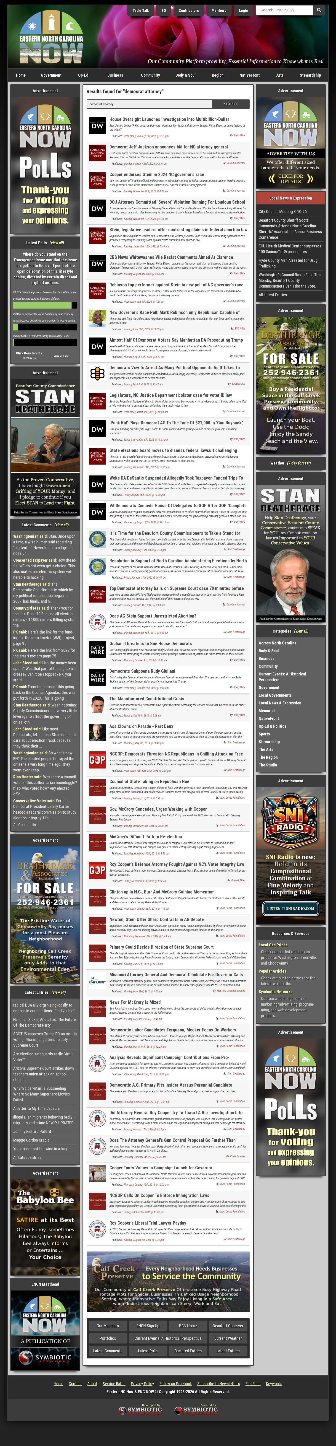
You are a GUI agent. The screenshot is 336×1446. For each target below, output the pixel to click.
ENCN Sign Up (147, 1325)
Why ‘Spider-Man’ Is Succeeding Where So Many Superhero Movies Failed (41, 1094)
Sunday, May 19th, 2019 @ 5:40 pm (143, 715)
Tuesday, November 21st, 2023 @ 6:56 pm (146, 219)
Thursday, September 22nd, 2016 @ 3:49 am (147, 936)
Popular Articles (272, 971)
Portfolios (108, 1338)
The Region (268, 757)
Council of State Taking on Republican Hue (149, 781)
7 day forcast (298, 463)
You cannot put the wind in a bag (40, 1148)
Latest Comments (108, 1350)
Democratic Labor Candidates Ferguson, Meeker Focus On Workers (172, 1030)
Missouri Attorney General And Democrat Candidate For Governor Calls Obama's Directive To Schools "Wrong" (176, 977)
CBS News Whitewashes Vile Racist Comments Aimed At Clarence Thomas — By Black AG (171, 259)
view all (57, 242)
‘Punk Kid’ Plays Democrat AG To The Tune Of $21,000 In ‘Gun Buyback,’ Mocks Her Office (176, 425)
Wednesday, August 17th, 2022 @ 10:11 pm (147, 522)
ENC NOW (240, 328)
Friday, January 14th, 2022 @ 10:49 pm (145, 577)
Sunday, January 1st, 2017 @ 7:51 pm (144, 798)
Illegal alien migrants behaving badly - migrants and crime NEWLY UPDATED (44, 1120)
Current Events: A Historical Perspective (168, 1338)
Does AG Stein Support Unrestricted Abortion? (152, 616)
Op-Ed (83, 75)
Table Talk (141, 10)
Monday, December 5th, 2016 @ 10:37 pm (146, 826)
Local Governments (275, 695)
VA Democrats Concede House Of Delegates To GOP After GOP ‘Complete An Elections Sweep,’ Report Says (178, 508)
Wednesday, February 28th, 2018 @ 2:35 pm (147, 770)
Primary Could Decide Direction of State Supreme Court (161, 947)
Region (218, 75)
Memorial (267, 710)
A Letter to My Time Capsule (36, 1108)
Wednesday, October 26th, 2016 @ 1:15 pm (146, 908)
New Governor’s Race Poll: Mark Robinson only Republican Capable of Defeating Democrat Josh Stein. (174, 315)
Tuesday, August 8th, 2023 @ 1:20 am (144, 274)
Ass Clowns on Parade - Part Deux (141, 726)
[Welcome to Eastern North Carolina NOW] (51, 36)
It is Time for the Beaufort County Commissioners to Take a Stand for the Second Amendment (174, 535)
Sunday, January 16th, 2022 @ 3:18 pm (145, 550)
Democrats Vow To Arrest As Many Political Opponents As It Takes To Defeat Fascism (174, 370)
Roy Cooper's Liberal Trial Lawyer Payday (147, 1223)
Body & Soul (186, 75)
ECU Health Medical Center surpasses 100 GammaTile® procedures (290, 249)
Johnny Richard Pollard (32, 1131)
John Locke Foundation (232, 797)
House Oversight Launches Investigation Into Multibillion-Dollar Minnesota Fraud (169, 122)
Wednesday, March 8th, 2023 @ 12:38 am (146, 412)
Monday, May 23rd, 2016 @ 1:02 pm (143, 991)
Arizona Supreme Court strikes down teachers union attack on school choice (43, 1074)
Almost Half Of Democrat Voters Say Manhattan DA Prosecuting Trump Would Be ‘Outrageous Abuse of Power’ (176, 342)
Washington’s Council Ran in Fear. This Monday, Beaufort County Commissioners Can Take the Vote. (290, 280)
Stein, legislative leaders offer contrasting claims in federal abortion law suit (178, 232)
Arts (280, 75)
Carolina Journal (236, 163)
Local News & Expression (280, 703)
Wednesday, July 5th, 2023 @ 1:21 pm (144, 301)
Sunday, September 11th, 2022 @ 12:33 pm (147, 467)
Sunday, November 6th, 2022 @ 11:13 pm (146, 439)
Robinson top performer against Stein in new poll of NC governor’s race (176, 285)
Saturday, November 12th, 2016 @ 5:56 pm (146, 853)
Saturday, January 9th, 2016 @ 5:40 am (145, 1157)
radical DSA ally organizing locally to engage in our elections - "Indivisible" (44, 1008)
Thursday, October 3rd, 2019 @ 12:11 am (146, 660)
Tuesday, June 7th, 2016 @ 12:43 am (143, 964)
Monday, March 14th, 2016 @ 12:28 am (145, 1046)
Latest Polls (148, 1350)
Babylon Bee (238, 383)
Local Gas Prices (273, 944)
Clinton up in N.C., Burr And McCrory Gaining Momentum (162, 892)
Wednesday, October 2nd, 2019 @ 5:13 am (146, 688)
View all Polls (61, 356)
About (92, 1383)
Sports (264, 734)
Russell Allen (238, 880)
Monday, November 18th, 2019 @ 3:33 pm (146, 632)
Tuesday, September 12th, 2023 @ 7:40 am (146, 246)
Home (21, 75)
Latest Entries (228, 1350)
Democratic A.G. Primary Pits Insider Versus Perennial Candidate (170, 1085)
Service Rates (114, 1383)
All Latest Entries (27, 1157)
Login (243, 10)
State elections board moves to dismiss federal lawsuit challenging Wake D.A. (173, 453)
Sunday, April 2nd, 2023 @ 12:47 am (143, 384)
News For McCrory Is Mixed (135, 1002)
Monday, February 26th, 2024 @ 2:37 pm (145, 163)
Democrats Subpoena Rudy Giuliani (142, 671)
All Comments (24, 824)
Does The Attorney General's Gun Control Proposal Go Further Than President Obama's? (172, 1142)
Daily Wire (239, 135)
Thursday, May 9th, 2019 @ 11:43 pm (144, 743)
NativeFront (250, 75)
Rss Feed (253, 1383)
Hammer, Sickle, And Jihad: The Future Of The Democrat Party (44, 1022)
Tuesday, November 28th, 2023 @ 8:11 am (146, 191)
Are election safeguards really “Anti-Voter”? (43, 1056)
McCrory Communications (231, 990)
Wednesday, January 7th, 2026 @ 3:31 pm (146, 136)
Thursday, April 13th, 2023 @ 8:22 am (144, 356)
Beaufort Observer (228, 1325)
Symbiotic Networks (276, 991)
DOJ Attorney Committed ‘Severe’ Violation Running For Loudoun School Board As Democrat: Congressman (177, 204)
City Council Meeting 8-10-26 (283, 211)
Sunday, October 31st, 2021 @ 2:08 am (144, 605)
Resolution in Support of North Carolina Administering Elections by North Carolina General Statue (178, 563)
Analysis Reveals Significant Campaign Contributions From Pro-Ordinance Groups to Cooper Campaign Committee (169, 1060)
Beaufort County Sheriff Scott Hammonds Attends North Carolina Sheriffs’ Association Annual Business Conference (290, 229)
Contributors (189, 10)
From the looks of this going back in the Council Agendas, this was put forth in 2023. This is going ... (44, 692)
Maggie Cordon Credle (31, 1140)
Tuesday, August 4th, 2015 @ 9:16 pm (144, 1239)
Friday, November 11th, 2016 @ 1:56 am (145, 881)
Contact (75, 1383)
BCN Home (188, 1325)
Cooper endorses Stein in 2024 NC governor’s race (156, 174)
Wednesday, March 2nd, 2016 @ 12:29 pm (146, 1074)
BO (164, 10)
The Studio (268, 765)
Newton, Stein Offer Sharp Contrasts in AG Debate (156, 919)
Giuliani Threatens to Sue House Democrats (150, 643)
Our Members (108, 1325)
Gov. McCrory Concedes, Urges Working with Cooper (158, 809)
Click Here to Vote (29, 353)
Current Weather (228, 1338)
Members (219, 10)
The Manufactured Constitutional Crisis (146, 698)
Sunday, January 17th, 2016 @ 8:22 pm (145, 1129)
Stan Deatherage (236, 549)
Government (51, 75)
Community (150, 75)
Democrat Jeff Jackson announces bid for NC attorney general (168, 147)
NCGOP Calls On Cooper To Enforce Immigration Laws (159, 1195)
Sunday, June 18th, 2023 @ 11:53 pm (144, 329)
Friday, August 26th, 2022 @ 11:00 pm (144, 494)
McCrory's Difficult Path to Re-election (145, 836)
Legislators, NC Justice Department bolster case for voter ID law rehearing (170, 397)
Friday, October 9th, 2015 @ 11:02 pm (144, 1212)
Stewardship (310, 75)
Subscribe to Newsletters (218, 1383)
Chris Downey (237, 1156)
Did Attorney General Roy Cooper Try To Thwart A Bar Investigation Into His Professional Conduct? (176, 1115)
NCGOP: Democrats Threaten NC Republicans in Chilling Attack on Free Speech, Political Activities (176, 756)
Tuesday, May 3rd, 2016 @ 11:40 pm (143, 1019)
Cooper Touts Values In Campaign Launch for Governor (160, 1168)
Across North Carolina (277, 643)
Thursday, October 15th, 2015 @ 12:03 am (146, 1184)
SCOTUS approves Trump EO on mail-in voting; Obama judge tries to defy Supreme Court (45, 1039)
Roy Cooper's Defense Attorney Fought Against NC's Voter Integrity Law (176, 864)
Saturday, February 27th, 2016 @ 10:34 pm (147, 1101)
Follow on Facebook (176, 1383)
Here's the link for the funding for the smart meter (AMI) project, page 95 (44, 638)
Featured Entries (188, 1350)
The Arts (266, 749)
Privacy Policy (142, 1383)
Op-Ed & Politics (272, 726)
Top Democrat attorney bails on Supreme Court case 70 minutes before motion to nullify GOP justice (176, 591)
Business (115, 75)
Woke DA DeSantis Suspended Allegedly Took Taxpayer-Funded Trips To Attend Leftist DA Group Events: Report (176, 480)
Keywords (274, 1383)
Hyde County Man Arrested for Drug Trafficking (288, 263)
